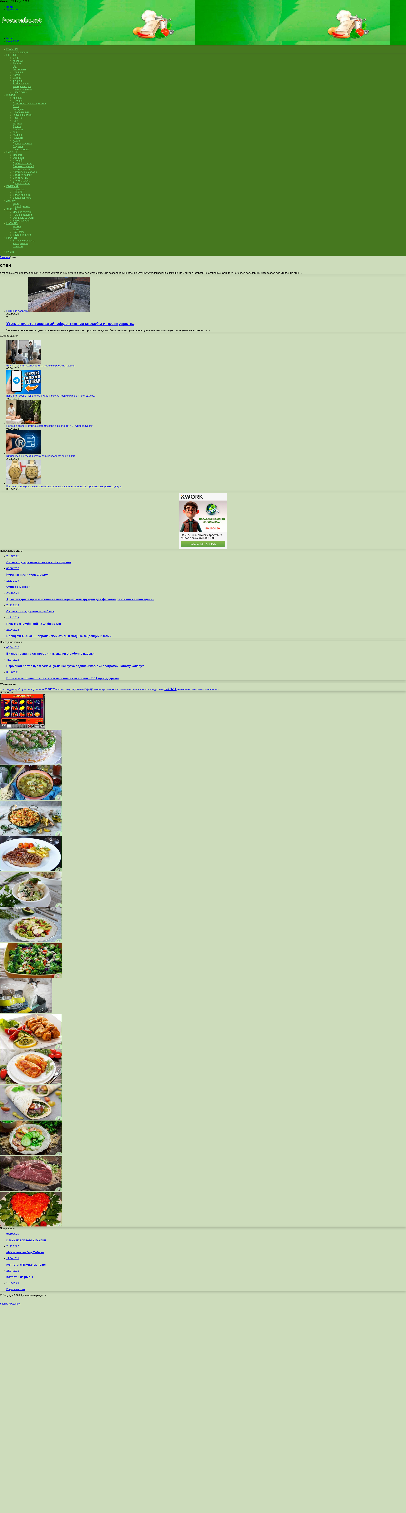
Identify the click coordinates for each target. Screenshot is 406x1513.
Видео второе (21, 149)
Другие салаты (21, 183)
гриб (17, 689)
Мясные (17, 97)
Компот (17, 229)
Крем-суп (18, 60)
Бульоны (18, 80)
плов (147, 689)
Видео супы (20, 92)
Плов (16, 106)
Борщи (17, 63)
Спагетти (18, 129)
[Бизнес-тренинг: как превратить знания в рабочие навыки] (23, 362)
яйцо (217, 689)
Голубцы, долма (22, 115)
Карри (16, 140)
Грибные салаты (22, 163)
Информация (20, 52)
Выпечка (12, 186)
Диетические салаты (25, 172)
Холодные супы (22, 86)
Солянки (18, 72)
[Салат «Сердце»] (31, 1225)
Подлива (18, 146)
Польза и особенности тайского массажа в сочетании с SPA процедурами (49, 426)
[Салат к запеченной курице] (31, 941)
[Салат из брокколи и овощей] (31, 977)
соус (188, 689)
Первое (11, 55)
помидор (154, 689)
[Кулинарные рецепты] (21, 32)
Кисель (17, 226)
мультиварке (108, 689)
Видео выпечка (22, 195)
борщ (2, 689)
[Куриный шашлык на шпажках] (31, 1048)
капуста (33, 689)
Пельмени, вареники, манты (29, 103)
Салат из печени (22, 175)
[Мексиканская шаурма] (31, 1119)
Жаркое (17, 123)
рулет (161, 689)
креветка (69, 689)
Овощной (18, 157)
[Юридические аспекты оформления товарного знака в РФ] (23, 453)
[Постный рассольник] (31, 799)
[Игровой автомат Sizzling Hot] (22, 728)
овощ (123, 689)
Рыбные (18, 100)
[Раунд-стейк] (31, 1190)
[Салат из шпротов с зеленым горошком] (31, 1154)
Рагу (15, 120)
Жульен (17, 135)
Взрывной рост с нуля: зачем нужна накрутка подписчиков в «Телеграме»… (51, 395)
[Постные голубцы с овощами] (31, 1083)
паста (141, 689)
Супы (16, 57)
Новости (18, 246)
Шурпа (17, 77)
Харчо (16, 75)
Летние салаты (21, 169)
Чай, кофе (19, 232)
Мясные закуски (22, 212)
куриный (78, 689)
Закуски (12, 209)
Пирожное (19, 189)
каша (41, 689)
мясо (117, 689)
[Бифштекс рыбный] (31, 870)
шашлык (209, 689)
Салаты (11, 152)
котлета (50, 689)
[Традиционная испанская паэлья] (31, 834)
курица (88, 689)
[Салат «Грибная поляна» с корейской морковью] (31, 763)
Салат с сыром (21, 180)
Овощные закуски (23, 217)
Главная (5, 257)
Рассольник (19, 69)
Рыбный (18, 160)
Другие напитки (22, 235)
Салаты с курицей (23, 166)
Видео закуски (21, 220)
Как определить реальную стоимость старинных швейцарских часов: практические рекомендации (63, 486)
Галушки (18, 137)
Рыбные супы (21, 83)
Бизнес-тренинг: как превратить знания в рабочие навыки (40, 365)
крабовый (60, 689)
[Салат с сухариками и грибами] (31, 905)
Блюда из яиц (21, 112)
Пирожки (18, 192)
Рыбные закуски (22, 215)
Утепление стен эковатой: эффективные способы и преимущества (70, 323)
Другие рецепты (22, 89)
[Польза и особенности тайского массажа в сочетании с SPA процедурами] (23, 423)
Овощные (18, 109)
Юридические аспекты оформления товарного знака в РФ (40, 456)
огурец (128, 689)
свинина (181, 689)
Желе (16, 203)
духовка (25, 689)
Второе (11, 95)
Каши (16, 132)
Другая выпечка (22, 197)
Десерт (11, 200)
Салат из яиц (20, 177)
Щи (14, 66)
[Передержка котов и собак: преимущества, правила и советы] (26, 1012)
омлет (135, 689)
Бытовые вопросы (24, 240)
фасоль (201, 689)
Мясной (17, 155)
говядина (9, 689)
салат (170, 688)
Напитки (12, 223)
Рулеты (17, 126)
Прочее (11, 237)
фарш (194, 689)
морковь (97, 689)
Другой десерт (21, 206)
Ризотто (17, 117)
